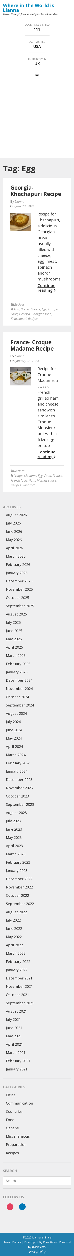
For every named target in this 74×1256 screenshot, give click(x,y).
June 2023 (14, 829)
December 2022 (19, 878)
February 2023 (18, 862)
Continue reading (46, 288)
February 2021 (18, 1060)
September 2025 (20, 605)
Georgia (24, 314)
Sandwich (29, 485)
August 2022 (16, 912)
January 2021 (16, 1069)
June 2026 (14, 531)
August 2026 (16, 514)
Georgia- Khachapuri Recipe (35, 191)
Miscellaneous (18, 1136)
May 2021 (14, 1036)
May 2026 (14, 539)
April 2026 (14, 548)
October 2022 (17, 895)
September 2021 (20, 1003)
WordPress (38, 1247)
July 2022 (13, 920)
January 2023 (16, 870)
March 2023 (15, 854)
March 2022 (15, 953)
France (57, 475)
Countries (14, 1111)
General (12, 1128)
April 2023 (14, 845)
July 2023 (13, 821)
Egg (44, 309)
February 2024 (18, 763)
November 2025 (19, 589)
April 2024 (14, 746)
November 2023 (19, 787)
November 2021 (19, 986)
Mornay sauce (46, 480)
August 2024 (16, 713)
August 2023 (16, 812)
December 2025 (19, 581)
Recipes (19, 304)
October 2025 (17, 597)
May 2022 (14, 936)
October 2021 (17, 994)
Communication (19, 1103)
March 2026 (15, 556)
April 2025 (14, 647)
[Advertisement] (37, 119)
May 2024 (14, 738)
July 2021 (13, 1019)
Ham (32, 480)
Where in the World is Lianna (28, 7)
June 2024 (14, 730)
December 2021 (19, 978)
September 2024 (20, 705)
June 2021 (14, 1027)
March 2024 (15, 754)
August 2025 (16, 614)
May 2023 (14, 837)
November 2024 (19, 688)
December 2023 (19, 779)
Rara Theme (50, 1242)
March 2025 (15, 655)
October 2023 (17, 796)
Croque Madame (24, 475)
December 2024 (19, 680)
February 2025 (18, 663)
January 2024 (16, 771)
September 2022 (20, 903)
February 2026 (18, 564)
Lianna (19, 201)
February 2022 (18, 961)
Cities (10, 1095)
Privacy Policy (37, 1251)
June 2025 (14, 630)
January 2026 (16, 572)
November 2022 (19, 887)
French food (19, 480)
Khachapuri (18, 319)
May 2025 (14, 639)
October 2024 (17, 696)
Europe (53, 309)
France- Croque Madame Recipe (32, 345)
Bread (25, 309)
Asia (16, 309)
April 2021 (14, 1044)
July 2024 (13, 721)
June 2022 (14, 928)
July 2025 (13, 622)
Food (14, 314)
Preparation (16, 1144)
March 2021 (15, 1052)
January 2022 (16, 969)
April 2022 (14, 945)
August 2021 (16, 1011)
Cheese (35, 309)
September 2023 (20, 804)
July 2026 (13, 523)
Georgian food (41, 314)
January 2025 (16, 672)
